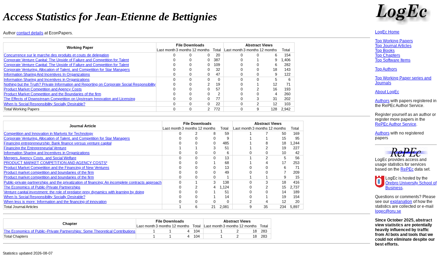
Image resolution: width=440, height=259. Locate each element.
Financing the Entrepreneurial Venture (35, 148)
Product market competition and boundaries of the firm (49, 172)
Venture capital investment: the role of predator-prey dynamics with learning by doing (74, 192)
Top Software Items (392, 60)
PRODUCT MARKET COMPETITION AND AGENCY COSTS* (55, 163)
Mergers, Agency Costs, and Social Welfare (40, 158)
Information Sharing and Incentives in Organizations (47, 79)
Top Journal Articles (393, 45)
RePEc (407, 169)
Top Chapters (387, 55)
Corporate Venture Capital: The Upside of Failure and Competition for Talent (66, 60)
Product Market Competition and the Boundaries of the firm (52, 94)
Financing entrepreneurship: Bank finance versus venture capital (57, 143)
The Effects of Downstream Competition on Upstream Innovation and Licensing (69, 99)
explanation (401, 201)
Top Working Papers (394, 41)
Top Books (385, 50)
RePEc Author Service (395, 124)
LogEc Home (387, 32)
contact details (29, 33)
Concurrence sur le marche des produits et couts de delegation (56, 55)
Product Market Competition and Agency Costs (43, 89)
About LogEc (387, 91)
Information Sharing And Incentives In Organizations (47, 74)
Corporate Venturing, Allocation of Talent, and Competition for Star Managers (67, 69)
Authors (382, 100)
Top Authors (386, 69)
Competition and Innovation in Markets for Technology (48, 133)
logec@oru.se (388, 211)
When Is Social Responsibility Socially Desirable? (44, 104)
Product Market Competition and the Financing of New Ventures (56, 167)
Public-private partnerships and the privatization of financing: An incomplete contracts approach (83, 182)
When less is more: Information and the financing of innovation (55, 201)
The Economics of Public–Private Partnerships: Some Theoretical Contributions (69, 231)
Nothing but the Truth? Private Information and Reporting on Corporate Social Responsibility (80, 84)
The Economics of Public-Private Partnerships (42, 187)
